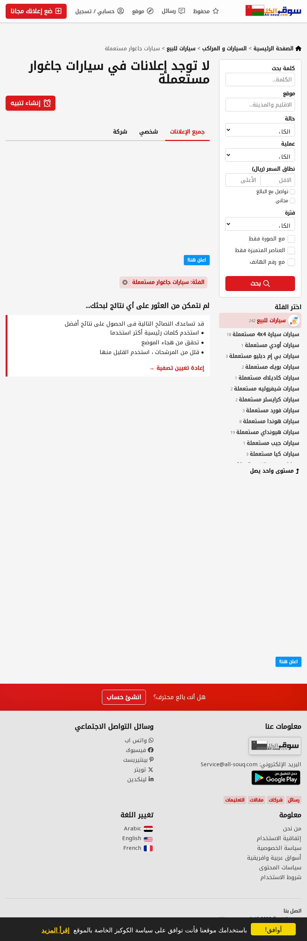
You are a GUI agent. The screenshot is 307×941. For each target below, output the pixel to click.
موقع (139, 11)
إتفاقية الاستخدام (279, 838)
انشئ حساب (124, 697)
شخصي (148, 131)
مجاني (282, 200)
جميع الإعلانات (187, 131)
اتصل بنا (292, 911)
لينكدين (138, 779)
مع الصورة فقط (267, 238)
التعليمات (234, 800)
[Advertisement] (254, 529)
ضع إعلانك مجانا (32, 11)
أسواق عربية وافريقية (274, 857)
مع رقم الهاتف (267, 261)
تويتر (141, 769)
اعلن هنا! (288, 661)
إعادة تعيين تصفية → (176, 368)
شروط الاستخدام (281, 877)
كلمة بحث (283, 69)
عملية (288, 144)
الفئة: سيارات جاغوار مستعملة (168, 282)
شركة (120, 131)
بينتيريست (136, 759)
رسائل (170, 11)
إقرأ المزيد (56, 929)
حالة (290, 119)
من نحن (292, 828)
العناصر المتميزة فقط (260, 250)
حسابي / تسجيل (95, 11)
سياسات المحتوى (280, 867)
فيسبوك (137, 750)
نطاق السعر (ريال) (273, 169)
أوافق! (273, 929)
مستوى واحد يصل (272, 471)
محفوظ (202, 11)
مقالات (257, 800)
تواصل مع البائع (272, 191)
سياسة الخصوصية (279, 848)
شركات (276, 800)
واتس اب (137, 740)
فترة (290, 213)
